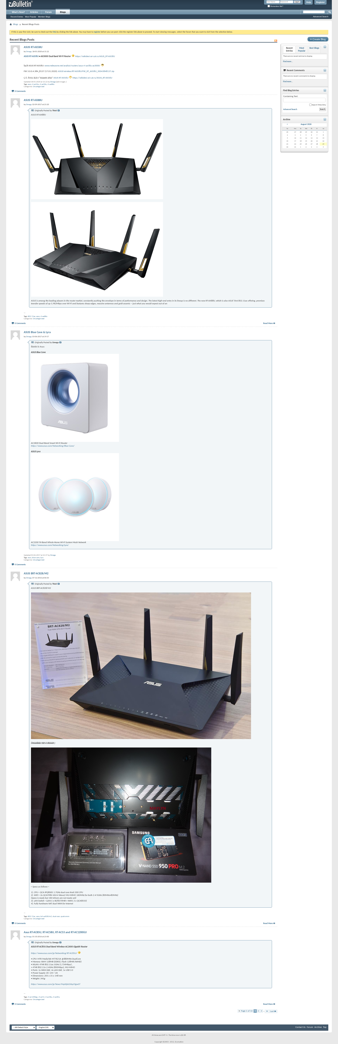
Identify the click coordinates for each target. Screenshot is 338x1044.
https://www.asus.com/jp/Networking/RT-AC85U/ (54, 953)
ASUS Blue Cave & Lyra (37, 332)
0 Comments (20, 91)
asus (29, 84)
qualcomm (65, 916)
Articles (34, 12)
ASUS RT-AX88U (33, 100)
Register (320, 2)
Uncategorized (38, 87)
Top (324, 1027)
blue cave (35, 558)
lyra (41, 558)
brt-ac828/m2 (46, 916)
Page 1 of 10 (247, 1011)
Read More (268, 323)
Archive (318, 1027)
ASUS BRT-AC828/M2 (36, 573)
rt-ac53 (41, 997)
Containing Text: (290, 96)
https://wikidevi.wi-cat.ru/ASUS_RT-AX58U (95, 56)
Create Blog (318, 39)
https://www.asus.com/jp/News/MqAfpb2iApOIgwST (55, 984)
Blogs (63, 12)
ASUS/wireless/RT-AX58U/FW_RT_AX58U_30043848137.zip (86, 71)
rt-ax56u (35, 84)
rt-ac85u (56, 997)
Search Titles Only (319, 105)
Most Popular (30, 17)
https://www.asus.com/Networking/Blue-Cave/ (52, 446)
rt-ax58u (43, 84)
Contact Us (300, 1027)
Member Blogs (44, 17)
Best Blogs (314, 48)
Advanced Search (320, 16)
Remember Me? (276, 6)
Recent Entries (17, 17)
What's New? (18, 12)
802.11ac (31, 916)
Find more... (288, 62)
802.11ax (31, 316)
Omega (53, 82)
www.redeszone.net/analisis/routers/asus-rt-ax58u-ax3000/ (72, 66)
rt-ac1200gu (33, 997)
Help (308, 2)
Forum (48, 12)
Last (272, 1011)
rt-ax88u (51, 84)
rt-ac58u (48, 997)
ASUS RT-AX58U (33, 47)
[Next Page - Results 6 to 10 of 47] (267, 1011)
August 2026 (306, 124)
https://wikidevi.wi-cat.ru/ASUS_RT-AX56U (92, 78)
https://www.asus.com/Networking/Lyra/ (50, 545)
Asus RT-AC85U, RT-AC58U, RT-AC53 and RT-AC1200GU (55, 932)
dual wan (56, 916)
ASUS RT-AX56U (61, 78)
